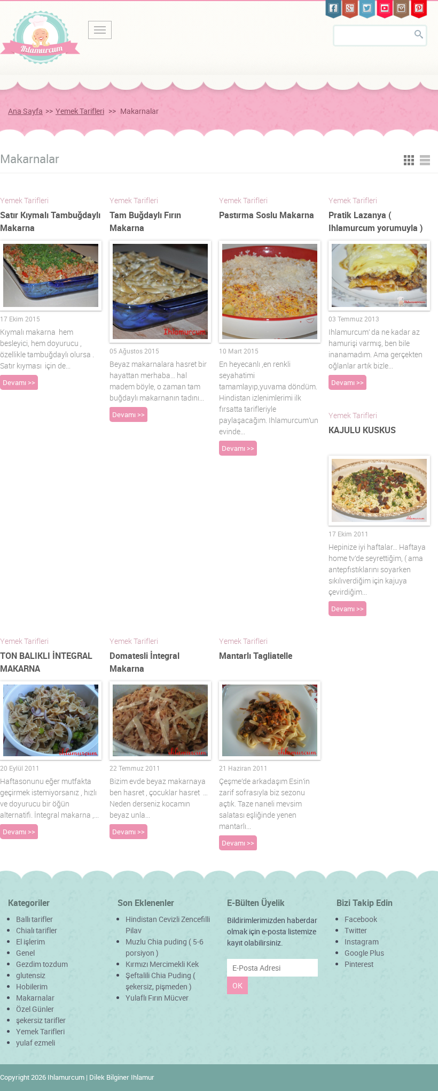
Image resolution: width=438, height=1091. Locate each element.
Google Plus (364, 953)
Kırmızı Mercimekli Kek (162, 964)
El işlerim (30, 941)
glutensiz (30, 975)
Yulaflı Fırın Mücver (157, 998)
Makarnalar (35, 998)
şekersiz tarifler (41, 1020)
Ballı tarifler (34, 919)
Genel (25, 953)
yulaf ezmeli (35, 1043)
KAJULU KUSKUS (362, 430)
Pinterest (359, 964)
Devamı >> (19, 382)
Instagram (362, 941)
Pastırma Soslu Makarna (266, 215)
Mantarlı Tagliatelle (255, 656)
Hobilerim (32, 986)
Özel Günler (35, 1009)
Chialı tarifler (36, 930)
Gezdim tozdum (42, 964)
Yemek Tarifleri (80, 111)
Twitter (356, 930)
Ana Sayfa (25, 111)
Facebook (361, 919)
